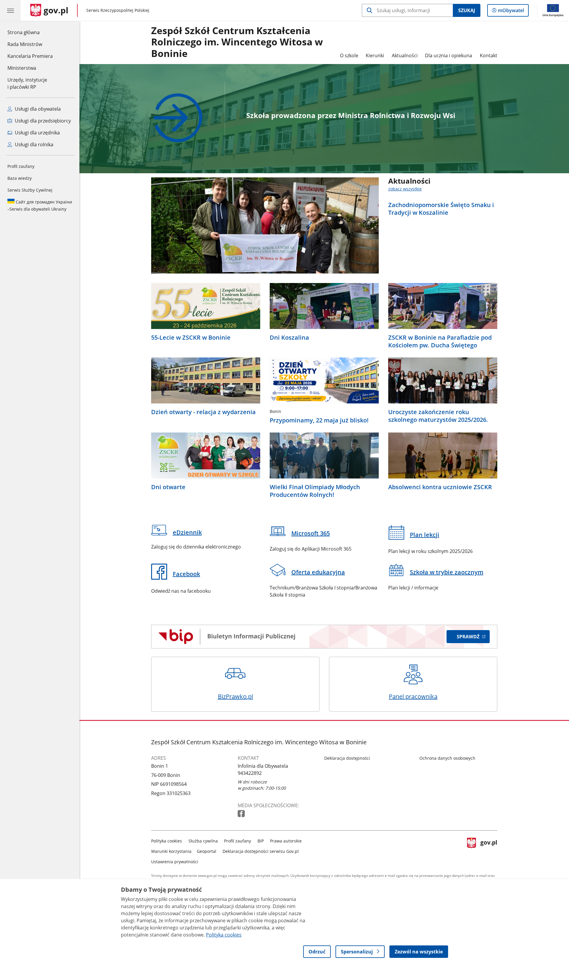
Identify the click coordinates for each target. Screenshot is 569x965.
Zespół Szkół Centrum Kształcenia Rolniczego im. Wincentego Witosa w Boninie (237, 42)
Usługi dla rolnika (33, 144)
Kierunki (375, 55)
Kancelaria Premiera (30, 56)
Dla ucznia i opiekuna (448, 55)
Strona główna (30, 32)
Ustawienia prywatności (174, 861)
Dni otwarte (168, 487)
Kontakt (488, 55)
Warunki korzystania (171, 851)
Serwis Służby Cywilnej (29, 190)
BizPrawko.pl (235, 696)
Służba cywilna (203, 841)
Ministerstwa (21, 68)
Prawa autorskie (286, 841)
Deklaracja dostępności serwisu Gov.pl (261, 851)
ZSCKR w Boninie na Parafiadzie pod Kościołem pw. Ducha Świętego (440, 341)
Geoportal (206, 851)
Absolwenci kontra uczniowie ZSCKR (440, 487)
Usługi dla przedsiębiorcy (42, 120)
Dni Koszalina (289, 337)
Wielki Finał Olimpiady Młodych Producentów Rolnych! (315, 491)
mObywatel (511, 12)
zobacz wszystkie (405, 189)
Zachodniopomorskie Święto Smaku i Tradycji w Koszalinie (441, 209)
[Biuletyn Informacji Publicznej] (324, 636)
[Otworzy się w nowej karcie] (242, 814)
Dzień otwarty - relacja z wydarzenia (203, 412)
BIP (261, 841)
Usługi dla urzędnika (37, 132)
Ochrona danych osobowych (447, 758)
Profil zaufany (20, 166)
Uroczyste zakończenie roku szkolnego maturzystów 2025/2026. (438, 416)
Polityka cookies (166, 841)
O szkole (349, 55)
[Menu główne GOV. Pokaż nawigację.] (10, 10)
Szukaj (466, 10)
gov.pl (488, 850)
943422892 (250, 773)
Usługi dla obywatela (37, 109)
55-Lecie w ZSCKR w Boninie (191, 337)
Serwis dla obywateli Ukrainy (39, 205)
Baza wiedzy (19, 178)
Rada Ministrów (24, 44)
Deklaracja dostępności (347, 758)
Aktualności (405, 55)
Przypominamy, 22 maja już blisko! (319, 420)
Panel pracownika (413, 696)
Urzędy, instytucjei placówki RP (27, 83)
